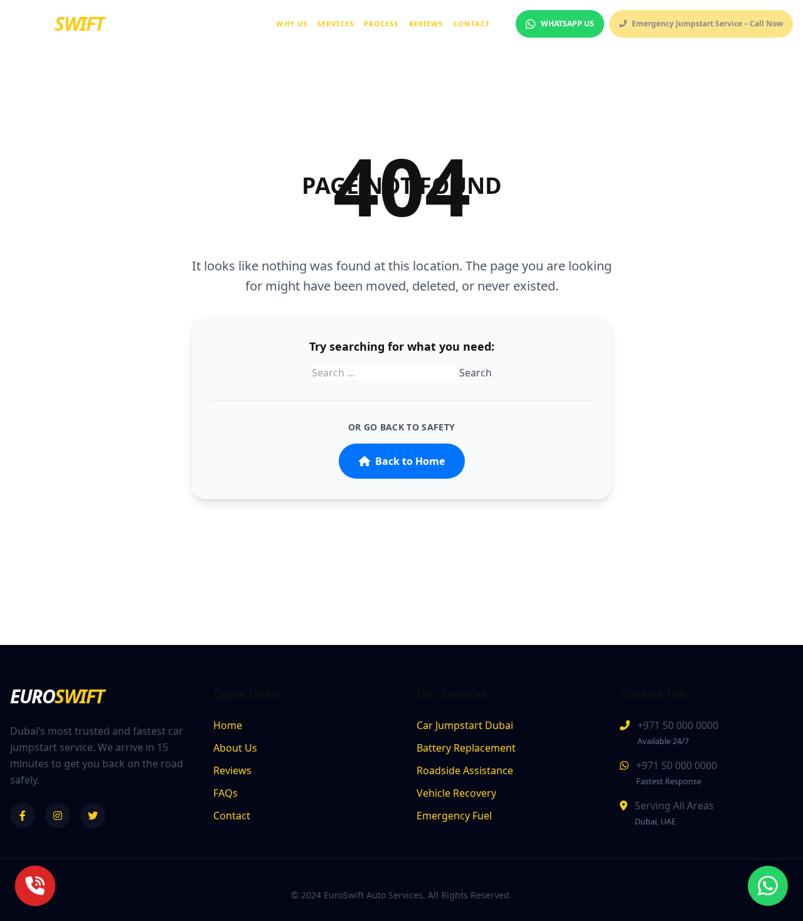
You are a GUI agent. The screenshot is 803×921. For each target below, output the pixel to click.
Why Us (291, 23)
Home (227, 725)
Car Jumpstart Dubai (465, 725)
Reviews (426, 23)
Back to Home (410, 461)
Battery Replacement (466, 748)
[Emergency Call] (35, 886)
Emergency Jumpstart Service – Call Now (707, 23)
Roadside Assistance (465, 770)
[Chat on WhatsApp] (768, 886)
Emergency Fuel (454, 816)
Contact (471, 23)
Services (335, 23)
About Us (235, 748)
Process (381, 23)
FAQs (225, 793)
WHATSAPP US (567, 23)
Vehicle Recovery (456, 793)
